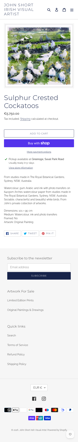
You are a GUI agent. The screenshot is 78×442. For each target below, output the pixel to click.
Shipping (25, 118)
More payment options (39, 151)
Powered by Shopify (57, 430)
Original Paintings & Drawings (25, 310)
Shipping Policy (16, 364)
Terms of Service (17, 345)
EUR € (37, 387)
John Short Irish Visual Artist (19, 9)
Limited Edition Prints (20, 300)
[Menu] (72, 10)
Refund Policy (16, 354)
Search (11, 335)
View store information (21, 167)
